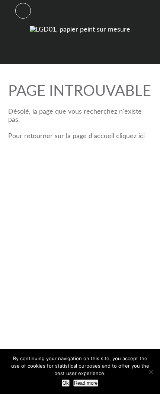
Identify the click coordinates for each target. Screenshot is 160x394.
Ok (66, 383)
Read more (85, 383)
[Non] (150, 371)
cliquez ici (130, 136)
